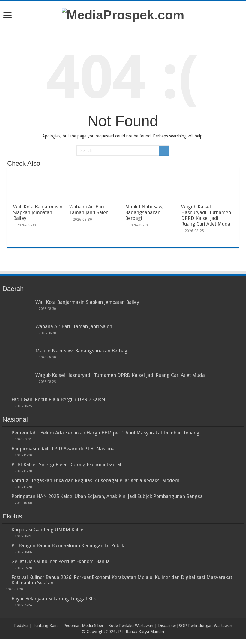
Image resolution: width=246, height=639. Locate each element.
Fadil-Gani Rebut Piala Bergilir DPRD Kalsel (58, 399)
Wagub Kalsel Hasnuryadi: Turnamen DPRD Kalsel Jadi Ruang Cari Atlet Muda (206, 215)
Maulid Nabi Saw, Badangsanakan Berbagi (144, 212)
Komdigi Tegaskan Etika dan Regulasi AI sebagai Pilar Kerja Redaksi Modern (95, 480)
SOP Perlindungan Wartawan (205, 625)
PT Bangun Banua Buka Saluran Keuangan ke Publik (67, 545)
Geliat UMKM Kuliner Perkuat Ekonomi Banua (60, 561)
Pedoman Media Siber (83, 625)
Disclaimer (167, 625)
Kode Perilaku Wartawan (130, 625)
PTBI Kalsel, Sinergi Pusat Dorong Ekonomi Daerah (67, 464)
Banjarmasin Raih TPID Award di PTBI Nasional (63, 449)
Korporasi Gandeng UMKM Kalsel (48, 529)
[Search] (164, 151)
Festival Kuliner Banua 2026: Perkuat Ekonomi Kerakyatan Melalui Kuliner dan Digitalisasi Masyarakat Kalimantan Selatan (121, 580)
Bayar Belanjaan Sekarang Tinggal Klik (53, 599)
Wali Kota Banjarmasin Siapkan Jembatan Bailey (37, 212)
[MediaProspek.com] (123, 14)
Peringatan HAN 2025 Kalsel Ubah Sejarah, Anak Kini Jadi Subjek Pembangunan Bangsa (107, 496)
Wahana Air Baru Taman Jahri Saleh (89, 209)
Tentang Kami (45, 625)
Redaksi (21, 625)
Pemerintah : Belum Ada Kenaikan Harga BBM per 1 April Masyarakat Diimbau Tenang (105, 433)
